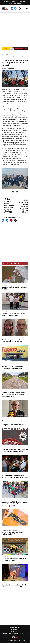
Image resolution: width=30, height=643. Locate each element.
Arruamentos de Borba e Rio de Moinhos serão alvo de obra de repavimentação (13, 394)
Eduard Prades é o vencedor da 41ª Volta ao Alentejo (14, 559)
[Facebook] (12, 8)
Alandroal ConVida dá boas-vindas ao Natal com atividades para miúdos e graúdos (14, 504)
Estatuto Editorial (15, 627)
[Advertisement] (15, 28)
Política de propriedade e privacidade (15, 633)
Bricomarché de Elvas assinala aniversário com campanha (13, 367)
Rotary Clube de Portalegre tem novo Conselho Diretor (14, 314)
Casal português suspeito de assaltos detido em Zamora (12, 341)
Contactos (15, 631)
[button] (20, 8)
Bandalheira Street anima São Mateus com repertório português (15, 476)
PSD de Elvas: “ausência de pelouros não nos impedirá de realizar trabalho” (13, 532)
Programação (15, 629)
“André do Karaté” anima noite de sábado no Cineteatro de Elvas (14, 586)
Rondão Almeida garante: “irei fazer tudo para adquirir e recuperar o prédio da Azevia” (13, 423)
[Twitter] (15, 8)
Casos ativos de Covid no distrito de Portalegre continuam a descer (15, 450)
